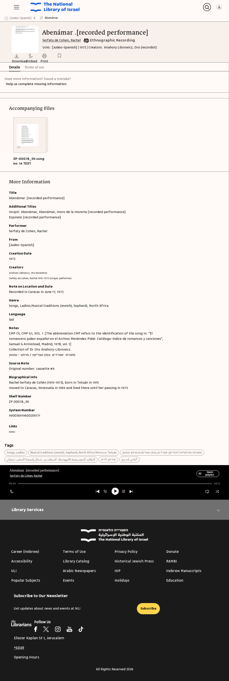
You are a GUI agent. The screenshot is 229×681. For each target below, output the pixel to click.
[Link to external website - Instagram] (58, 629)
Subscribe (148, 608)
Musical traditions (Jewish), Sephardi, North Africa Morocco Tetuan (73, 453)
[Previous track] (97, 491)
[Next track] (131, 491)
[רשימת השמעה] (199, 475)
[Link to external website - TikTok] (81, 629)
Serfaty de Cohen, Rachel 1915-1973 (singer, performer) (40, 278)
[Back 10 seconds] (105, 491)
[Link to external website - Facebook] (35, 629)
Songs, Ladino (16, 453)
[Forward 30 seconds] (123, 491)
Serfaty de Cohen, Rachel (61, 40)
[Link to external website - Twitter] (46, 629)
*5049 (19, 647)
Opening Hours (26, 657)
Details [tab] (14, 67)
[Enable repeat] (207, 491)
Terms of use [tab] (34, 67)
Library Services (28, 510)
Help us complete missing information (36, 84)
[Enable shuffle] (217, 491)
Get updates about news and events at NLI (47, 608)
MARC (12, 432)
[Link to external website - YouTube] (69, 629)
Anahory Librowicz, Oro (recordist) (130, 47)
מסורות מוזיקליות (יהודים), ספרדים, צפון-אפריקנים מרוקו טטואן (162, 453)
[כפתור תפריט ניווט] (16, 7)
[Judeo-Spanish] (64, 47)
